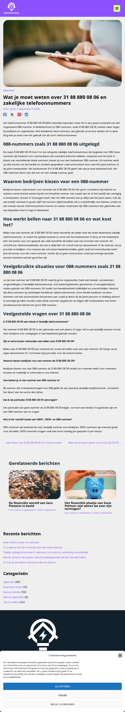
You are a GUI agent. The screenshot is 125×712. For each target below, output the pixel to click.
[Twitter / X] (12, 114)
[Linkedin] (26, 114)
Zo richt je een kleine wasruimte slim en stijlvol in (29, 562)
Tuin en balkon (11, 602)
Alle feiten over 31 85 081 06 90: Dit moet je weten (33, 442)
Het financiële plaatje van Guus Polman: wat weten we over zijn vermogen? (88, 506)
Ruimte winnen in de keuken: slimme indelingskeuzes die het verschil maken (44, 557)
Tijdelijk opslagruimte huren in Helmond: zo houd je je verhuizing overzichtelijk (45, 552)
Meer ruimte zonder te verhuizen (21, 542)
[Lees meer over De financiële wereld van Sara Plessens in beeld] (34, 484)
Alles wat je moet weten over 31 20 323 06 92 (94, 442)
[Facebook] (5, 114)
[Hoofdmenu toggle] (117, 8)
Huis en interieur (12, 592)
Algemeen (8, 90)
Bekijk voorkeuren (62, 704)
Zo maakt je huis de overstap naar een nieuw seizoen (32, 547)
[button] (120, 655)
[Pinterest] (19, 114)
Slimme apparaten (13, 597)
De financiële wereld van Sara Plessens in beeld (31, 504)
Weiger (62, 695)
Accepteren (62, 686)
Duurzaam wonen (12, 587)
